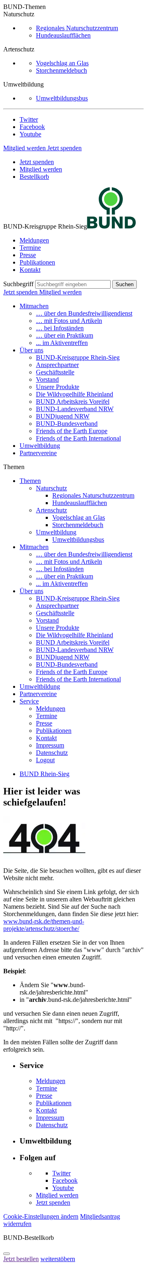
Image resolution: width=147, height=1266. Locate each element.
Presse (28, 254)
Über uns (31, 350)
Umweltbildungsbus (62, 98)
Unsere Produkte (57, 386)
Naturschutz (51, 488)
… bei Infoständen (60, 328)
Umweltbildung (40, 445)
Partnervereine (38, 452)
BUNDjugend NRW (62, 416)
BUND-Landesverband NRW (75, 408)
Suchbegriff (18, 283)
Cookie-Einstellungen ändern (40, 1216)
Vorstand (47, 379)
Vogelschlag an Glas (62, 63)
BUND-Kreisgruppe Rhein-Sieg (78, 357)
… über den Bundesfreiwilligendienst (84, 313)
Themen (30, 480)
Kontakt (30, 269)
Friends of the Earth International (78, 438)
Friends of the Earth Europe (71, 430)
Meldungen (34, 240)
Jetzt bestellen (21, 1258)
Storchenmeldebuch (61, 70)
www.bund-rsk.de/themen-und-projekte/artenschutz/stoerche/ (43, 925)
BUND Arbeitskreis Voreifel (72, 401)
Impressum (50, 745)
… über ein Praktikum (64, 335)
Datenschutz (52, 752)
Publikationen (37, 262)
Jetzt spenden (64, 148)
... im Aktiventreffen (62, 342)
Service (29, 701)
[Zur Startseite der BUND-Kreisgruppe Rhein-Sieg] (111, 226)
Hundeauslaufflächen (63, 35)
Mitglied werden (25, 148)
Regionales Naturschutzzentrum (77, 27)
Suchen (125, 284)
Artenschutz (51, 510)
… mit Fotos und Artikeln (69, 320)
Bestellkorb (34, 176)
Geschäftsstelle (55, 372)
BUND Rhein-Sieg (44, 773)
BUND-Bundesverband (67, 423)
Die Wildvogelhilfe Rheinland (74, 394)
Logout (45, 759)
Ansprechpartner (57, 364)
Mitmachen (34, 306)
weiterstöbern (57, 1258)
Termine (30, 247)
